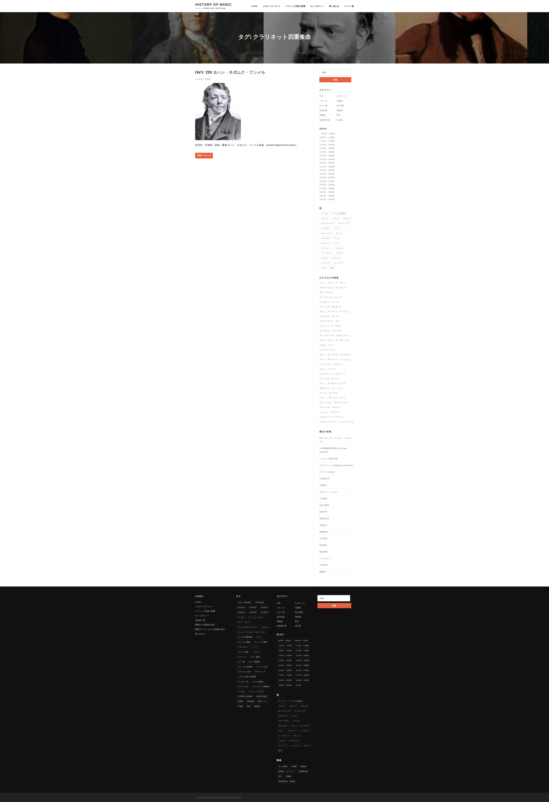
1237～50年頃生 (244, 602)
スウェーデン (326, 233)
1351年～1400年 (327, 159)
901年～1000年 (327, 133)
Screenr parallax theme (329, 797)
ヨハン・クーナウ (327, 369)
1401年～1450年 (327, 162)
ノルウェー (325, 248)
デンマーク (325, 243)
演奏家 (322, 115)
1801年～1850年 (327, 192)
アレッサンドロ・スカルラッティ (334, 335)
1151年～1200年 (327, 144)
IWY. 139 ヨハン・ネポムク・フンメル (230, 72)
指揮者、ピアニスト (286, 771)
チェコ (337, 238)
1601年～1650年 (327, 177)
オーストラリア (327, 223)
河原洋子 (323, 511)
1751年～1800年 (327, 188)
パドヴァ (256, 652)
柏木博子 (323, 545)
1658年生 (241, 612)
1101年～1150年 (327, 141)
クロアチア (325, 228)
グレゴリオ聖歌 (243, 642)
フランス (339, 253)
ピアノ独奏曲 (254, 661)
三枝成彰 (323, 498)
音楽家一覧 (200, 620)
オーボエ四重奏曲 (244, 637)
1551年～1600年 (327, 173)
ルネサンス (342, 96)
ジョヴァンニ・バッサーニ (331, 416)
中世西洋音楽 (261, 696)
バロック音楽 (243, 652)
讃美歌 (257, 706)
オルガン (265, 627)
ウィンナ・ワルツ (256, 617)
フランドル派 (261, 666)
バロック (323, 100)
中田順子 (323, 485)
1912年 (298, 685)
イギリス (324, 218)
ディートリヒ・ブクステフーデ (333, 402)
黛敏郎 (322, 571)
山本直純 (323, 538)
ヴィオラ (241, 691)
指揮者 (340, 110)
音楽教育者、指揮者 (286, 781)
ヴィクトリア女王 (256, 691)
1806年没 (253, 612)
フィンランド (326, 253)
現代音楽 (323, 110)
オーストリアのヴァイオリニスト (251, 632)
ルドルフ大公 (243, 686)
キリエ (259, 637)
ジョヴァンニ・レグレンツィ (332, 373)
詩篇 (248, 706)
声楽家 (240, 701)
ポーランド (336, 258)
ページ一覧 (349, 6)
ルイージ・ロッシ (327, 349)
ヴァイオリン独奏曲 (260, 686)
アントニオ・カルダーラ (330, 306)
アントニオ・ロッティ (329, 378)
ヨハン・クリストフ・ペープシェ (334, 311)
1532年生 (241, 607)
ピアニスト (242, 657)
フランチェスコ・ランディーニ (333, 287)
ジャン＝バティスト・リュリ (332, 397)
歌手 (339, 115)
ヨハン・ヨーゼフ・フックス (332, 383)
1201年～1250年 (327, 148)
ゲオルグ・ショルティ (329, 492)
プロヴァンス (259, 671)
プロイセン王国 (243, 671)
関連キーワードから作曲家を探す (210, 629)
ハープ (255, 647)
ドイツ (337, 243)
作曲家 (294, 766)
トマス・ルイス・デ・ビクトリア (334, 340)
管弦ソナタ (262, 701)
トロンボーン (243, 647)
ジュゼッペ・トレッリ (329, 301)
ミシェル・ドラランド (329, 412)
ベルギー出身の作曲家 (246, 676)
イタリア (336, 218)
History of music (213, 4)
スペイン (339, 233)
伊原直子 (323, 525)
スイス (337, 228)
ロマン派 (323, 105)
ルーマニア (338, 263)
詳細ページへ (203, 155)
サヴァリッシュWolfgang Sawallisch (336, 465)
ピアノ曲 (241, 661)
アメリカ (324, 213)
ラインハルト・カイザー (330, 364)
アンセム (241, 617)
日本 (332, 268)
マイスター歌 (243, 681)
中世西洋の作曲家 (244, 696)
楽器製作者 (324, 120)
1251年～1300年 (327, 152)
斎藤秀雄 (323, 531)
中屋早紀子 (324, 478)
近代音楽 (341, 105)
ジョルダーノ (325, 558)
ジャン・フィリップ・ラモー (332, 282)
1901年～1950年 (327, 199)
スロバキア (325, 238)
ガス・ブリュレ (326, 292)
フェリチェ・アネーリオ (330, 330)
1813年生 (264, 612)
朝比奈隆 (323, 551)
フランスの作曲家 (244, 666)
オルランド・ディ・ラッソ (331, 388)
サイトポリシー (317, 6)
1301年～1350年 (327, 155)
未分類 (340, 120)
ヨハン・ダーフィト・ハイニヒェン (335, 359)
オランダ (347, 218)
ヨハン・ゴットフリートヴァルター (335, 354)
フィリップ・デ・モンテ (330, 325)
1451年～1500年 (327, 166)
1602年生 (264, 607)
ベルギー (324, 258)
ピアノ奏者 (255, 657)
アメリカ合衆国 (338, 213)
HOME (254, 6)
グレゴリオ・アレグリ (329, 316)
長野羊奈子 (324, 518)
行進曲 (240, 706)
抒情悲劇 (250, 701)
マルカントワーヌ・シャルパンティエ (336, 421)
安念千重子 (324, 505)
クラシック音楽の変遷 (295, 6)
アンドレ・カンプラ (328, 393)
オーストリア (343, 223)
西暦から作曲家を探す (205, 624)
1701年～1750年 (327, 184)
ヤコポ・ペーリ (326, 345)
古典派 (208, 79)
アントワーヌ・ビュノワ (330, 297)
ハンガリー (338, 248)
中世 (321, 96)
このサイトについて (271, 6)
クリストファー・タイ (329, 321)
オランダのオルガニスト (247, 627)
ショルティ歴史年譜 (328, 458)
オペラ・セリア (243, 622)
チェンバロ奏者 (260, 642)
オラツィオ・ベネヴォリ (330, 407)
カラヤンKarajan (327, 472)
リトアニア (325, 263)
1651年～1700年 (327, 181)
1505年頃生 (259, 602)
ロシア (324, 268)
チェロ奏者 (283, 766)
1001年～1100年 (327, 137)
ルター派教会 (257, 681)
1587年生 (253, 607)
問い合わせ (334, 6)
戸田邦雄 (323, 565)
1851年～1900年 (327, 195)
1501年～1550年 (327, 170)
